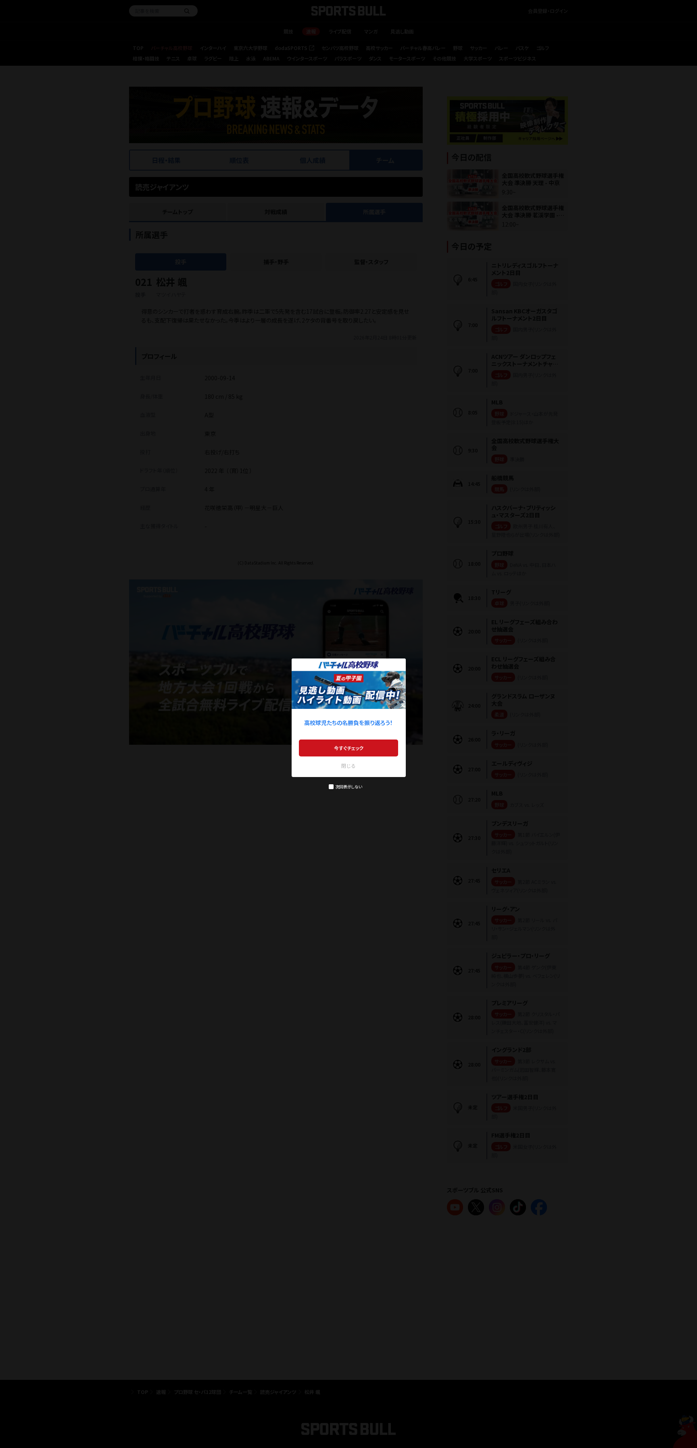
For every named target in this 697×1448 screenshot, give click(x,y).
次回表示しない (348, 786)
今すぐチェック (348, 747)
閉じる (348, 765)
